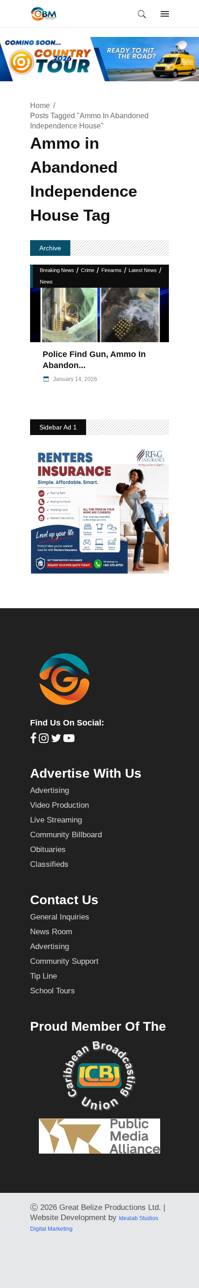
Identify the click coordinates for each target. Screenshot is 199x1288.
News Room (51, 931)
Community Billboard (66, 834)
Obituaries (48, 849)
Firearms (111, 270)
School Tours (52, 990)
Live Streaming (56, 820)
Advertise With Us (86, 773)
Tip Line (43, 976)
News (46, 281)
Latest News (143, 270)
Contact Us (64, 900)
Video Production (59, 805)
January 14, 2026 (74, 379)
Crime (87, 270)
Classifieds (49, 864)
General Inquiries (59, 917)
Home (40, 105)
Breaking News (57, 270)
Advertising (49, 790)
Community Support (64, 961)
